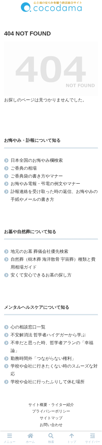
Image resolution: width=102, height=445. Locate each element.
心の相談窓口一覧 (28, 327)
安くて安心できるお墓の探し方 (41, 275)
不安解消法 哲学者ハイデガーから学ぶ (48, 335)
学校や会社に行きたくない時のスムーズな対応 (54, 370)
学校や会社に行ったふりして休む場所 (48, 381)
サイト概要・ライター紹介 (51, 404)
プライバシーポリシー (51, 411)
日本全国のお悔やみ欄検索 (37, 160)
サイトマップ (51, 418)
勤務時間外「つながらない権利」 (43, 358)
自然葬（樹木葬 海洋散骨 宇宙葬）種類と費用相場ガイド (53, 263)
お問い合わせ (51, 425)
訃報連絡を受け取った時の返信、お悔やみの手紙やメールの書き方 (54, 195)
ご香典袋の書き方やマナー (37, 176)
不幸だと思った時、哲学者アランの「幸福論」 (52, 346)
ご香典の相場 (24, 168)
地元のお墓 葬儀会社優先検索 (39, 251)
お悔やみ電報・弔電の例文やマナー (45, 183)
